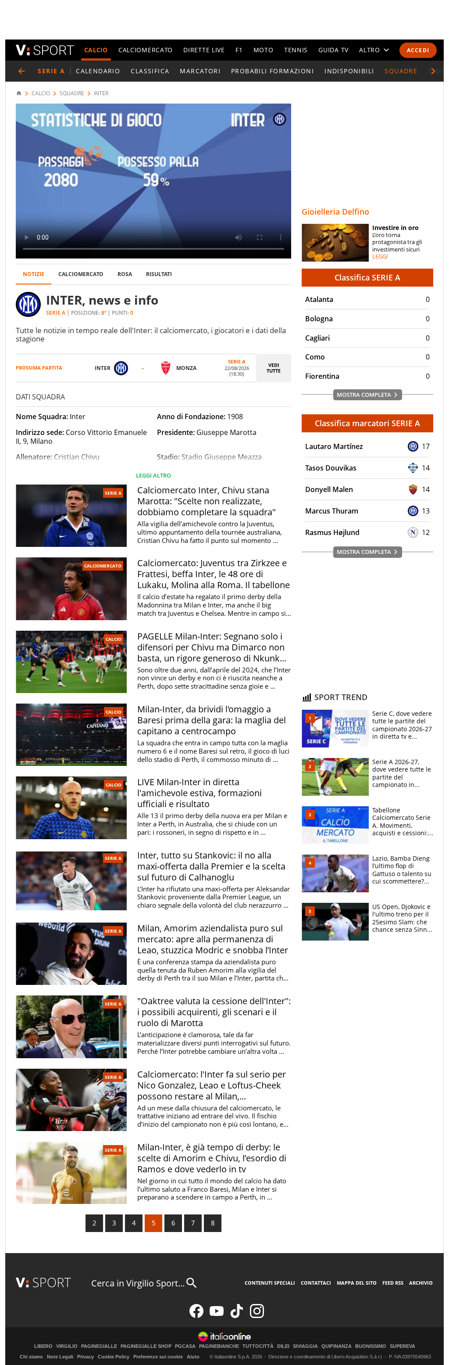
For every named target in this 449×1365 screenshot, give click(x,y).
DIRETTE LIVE (203, 50)
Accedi (418, 50)
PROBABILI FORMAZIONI (272, 71)
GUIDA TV (333, 50)
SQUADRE (401, 71)
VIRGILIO (67, 1346)
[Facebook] (196, 1316)
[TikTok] (237, 1316)
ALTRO (369, 50)
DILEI (283, 1346)
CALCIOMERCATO (145, 50)
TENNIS (296, 50)
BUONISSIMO (370, 1346)
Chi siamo (31, 1356)
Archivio (421, 1282)
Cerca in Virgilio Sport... (138, 1283)
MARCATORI (200, 71)
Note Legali (60, 1356)
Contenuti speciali (270, 1282)
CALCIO (96, 50)
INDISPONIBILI (349, 71)
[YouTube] (217, 1316)
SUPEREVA (402, 1346)
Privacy (85, 1356)
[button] (433, 71)
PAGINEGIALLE (99, 1346)
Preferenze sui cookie (158, 1356)
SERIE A (113, 493)
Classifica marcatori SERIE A (367, 423)
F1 (238, 50)
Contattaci (316, 1282)
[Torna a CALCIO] (21, 71)
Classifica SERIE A (367, 277)
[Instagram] (257, 1316)
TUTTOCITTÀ (258, 1346)
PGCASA (185, 1346)
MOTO (263, 50)
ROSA (125, 274)
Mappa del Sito (357, 1282)
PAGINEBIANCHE (219, 1346)
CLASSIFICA (150, 71)
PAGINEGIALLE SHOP (146, 1346)
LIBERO (43, 1346)
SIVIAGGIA (305, 1346)
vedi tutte (274, 368)
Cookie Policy (113, 1356)
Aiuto (193, 1356)
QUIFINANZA (336, 1346)
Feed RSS (392, 1282)
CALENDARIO (98, 71)
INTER (101, 93)
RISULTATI (159, 274)
